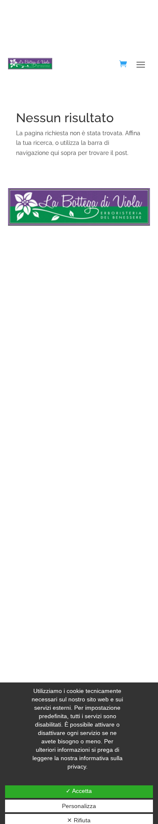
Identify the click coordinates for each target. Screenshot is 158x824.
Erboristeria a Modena (38, 603)
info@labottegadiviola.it (48, 347)
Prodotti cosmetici (32, 473)
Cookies (18, 422)
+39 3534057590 (36, 337)
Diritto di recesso (31, 461)
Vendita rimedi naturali (39, 564)
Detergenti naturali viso (39, 486)
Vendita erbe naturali (36, 525)
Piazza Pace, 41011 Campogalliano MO (68, 317)
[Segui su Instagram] (27, 267)
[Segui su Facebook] (11, 267)
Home (16, 396)
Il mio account (27, 435)
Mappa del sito (28, 616)
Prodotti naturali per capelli (45, 577)
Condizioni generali (34, 448)
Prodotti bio (23, 590)
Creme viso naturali (34, 499)
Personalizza (79, 806)
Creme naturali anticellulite (44, 512)
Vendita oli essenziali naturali (47, 538)
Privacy (18, 409)
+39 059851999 (36, 327)
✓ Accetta (79, 790)
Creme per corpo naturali (42, 551)
